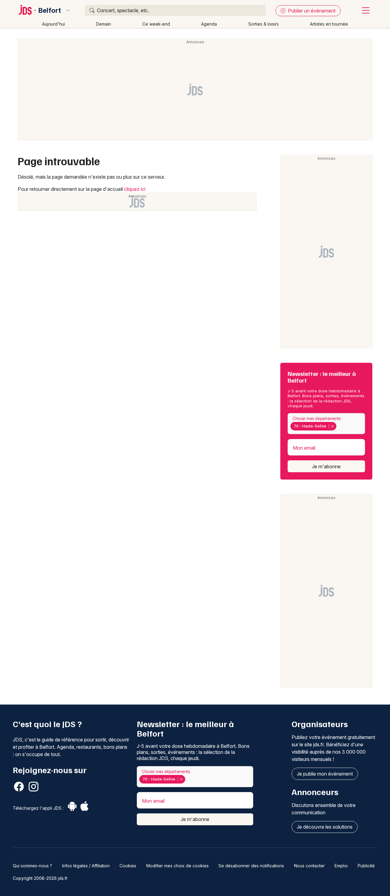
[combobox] (326, 423)
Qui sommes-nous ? (32, 865)
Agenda (209, 24)
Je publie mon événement (325, 774)
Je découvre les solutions (325, 827)
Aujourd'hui (53, 24)
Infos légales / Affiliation (86, 865)
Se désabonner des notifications (251, 865)
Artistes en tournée (329, 24)
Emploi (341, 865)
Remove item (332, 426)
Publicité (366, 865)
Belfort (49, 10)
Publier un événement (311, 11)
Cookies (127, 865)
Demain (103, 24)
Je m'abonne (326, 466)
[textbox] (338, 426)
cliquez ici (134, 189)
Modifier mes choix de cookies (177, 865)
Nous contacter (309, 865)
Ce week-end (156, 24)
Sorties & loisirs (263, 24)
